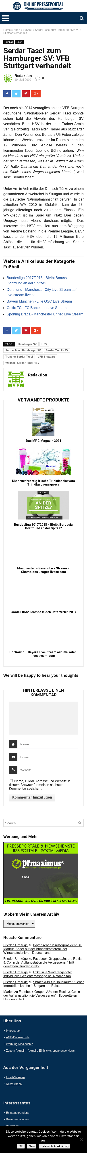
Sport (17, 29)
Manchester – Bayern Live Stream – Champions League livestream (43, 570)
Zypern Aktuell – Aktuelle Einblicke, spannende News (40, 1050)
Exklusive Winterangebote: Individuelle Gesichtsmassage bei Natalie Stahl (37, 974)
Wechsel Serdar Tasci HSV (22, 362)
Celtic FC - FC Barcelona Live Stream (36, 308)
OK (21, 1146)
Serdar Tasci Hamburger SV (23, 350)
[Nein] (81, 1139)
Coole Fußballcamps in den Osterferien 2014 (43, 612)
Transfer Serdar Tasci (19, 356)
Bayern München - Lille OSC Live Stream (39, 301)
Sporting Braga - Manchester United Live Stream (45, 314)
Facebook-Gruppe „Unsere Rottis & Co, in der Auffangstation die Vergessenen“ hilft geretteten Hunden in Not (42, 962)
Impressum (13, 1030)
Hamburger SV (27, 344)
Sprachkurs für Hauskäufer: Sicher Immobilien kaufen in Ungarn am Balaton (43, 984)
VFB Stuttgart (46, 356)
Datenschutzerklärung (54, 1146)
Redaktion (23, 76)
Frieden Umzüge (15, 945)
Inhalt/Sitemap (15, 1077)
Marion (8, 992)
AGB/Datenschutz (17, 1037)
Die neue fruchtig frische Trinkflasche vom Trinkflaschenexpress (43, 482)
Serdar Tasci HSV (57, 350)
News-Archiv (14, 1084)
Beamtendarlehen (17, 1119)
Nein (32, 1146)
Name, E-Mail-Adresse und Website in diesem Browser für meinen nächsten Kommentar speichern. (39, 784)
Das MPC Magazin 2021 (43, 441)
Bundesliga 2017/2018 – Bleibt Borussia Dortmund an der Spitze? (43, 526)
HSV (44, 344)
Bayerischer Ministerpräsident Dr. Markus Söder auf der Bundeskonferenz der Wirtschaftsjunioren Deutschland (42, 948)
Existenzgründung (17, 1112)
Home (7, 29)
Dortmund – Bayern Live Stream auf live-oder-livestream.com (43, 653)
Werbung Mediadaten (19, 1044)
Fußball (27, 29)
